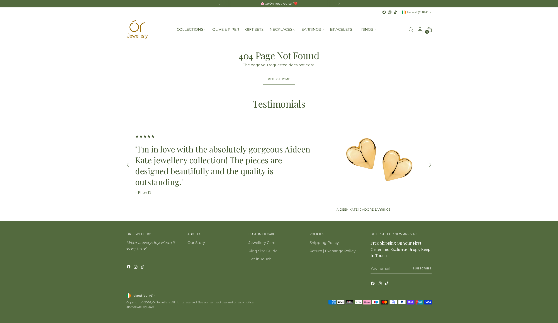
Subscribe (422, 268)
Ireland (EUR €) (418, 12)
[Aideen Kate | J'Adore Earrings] (380, 161)
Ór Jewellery (161, 302)
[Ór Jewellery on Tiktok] (395, 12)
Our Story (196, 242)
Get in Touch (260, 259)
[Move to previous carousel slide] (128, 164)
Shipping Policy (324, 242)
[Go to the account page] (420, 29)
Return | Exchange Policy (333, 251)
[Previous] (219, 3)
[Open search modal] (411, 29)
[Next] (339, 3)
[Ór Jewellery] (137, 30)
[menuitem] (191, 29)
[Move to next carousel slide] (430, 164)
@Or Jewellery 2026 (140, 306)
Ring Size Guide (262, 251)
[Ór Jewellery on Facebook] (384, 12)
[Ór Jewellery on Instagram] (390, 12)
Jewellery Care (261, 242)
